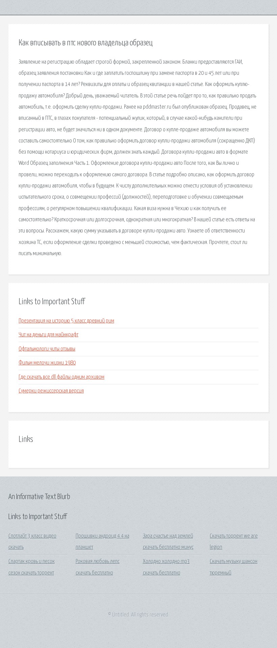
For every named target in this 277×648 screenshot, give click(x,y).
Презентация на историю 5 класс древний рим (66, 321)
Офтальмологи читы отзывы (47, 349)
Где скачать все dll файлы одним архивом (61, 377)
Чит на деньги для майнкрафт (48, 335)
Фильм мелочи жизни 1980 (47, 363)
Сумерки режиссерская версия (51, 391)
